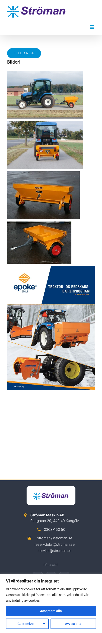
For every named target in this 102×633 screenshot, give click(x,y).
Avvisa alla (73, 624)
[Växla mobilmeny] (92, 27)
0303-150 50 (54, 529)
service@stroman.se (54, 550)
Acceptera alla (51, 611)
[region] (51, 603)
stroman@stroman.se (54, 538)
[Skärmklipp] (51, 268)
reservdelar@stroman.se (54, 544)
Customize (26, 624)
